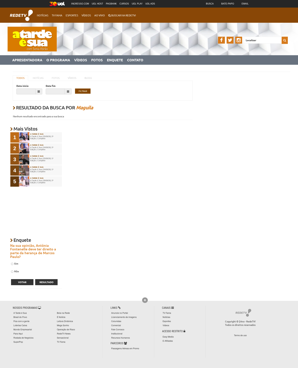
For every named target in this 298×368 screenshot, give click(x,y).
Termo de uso (240, 335)
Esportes (72, 15)
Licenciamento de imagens (124, 316)
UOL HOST (97, 3)
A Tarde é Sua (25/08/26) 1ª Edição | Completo (41, 159)
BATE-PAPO (227, 3)
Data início (22, 85)
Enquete (115, 60)
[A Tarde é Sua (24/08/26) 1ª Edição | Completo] (24, 170)
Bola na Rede (63, 312)
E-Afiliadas (168, 340)
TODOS (20, 77)
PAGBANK (111, 3)
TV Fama (57, 15)
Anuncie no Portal (119, 312)
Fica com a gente (21, 321)
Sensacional (63, 337)
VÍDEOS (72, 77)
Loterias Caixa (20, 325)
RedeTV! (21, 13)
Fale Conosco (117, 329)
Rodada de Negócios (23, 337)
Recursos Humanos (120, 337)
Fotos (97, 60)
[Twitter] (230, 40)
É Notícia (61, 316)
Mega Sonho (63, 325)
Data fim (51, 85)
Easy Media (168, 336)
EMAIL (245, 3)
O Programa (58, 60)
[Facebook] (221, 40)
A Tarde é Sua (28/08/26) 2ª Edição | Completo (41, 181)
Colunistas (116, 321)
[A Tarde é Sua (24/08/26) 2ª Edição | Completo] (24, 148)
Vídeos (86, 15)
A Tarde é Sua (20, 312)
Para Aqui (18, 333)
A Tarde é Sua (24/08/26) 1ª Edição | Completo (41, 170)
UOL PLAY (137, 3)
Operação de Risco (66, 329)
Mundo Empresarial (22, 329)
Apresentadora (27, 60)
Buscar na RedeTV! (123, 15)
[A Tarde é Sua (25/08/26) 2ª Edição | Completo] (24, 137)
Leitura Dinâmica (65, 321)
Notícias (42, 15)
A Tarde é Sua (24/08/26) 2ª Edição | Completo (41, 148)
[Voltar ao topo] (145, 300)
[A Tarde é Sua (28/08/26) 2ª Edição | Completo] (24, 181)
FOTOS (55, 77)
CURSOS (124, 3)
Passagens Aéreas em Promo (125, 348)
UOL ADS (150, 3)
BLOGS (88, 77)
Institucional (116, 333)
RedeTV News (64, 333)
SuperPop (18, 341)
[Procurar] (285, 40)
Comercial (116, 325)
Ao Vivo (99, 15)
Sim (16, 263)
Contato (135, 60)
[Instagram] (238, 40)
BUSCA (210, 3)
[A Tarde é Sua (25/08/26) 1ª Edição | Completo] (24, 159)
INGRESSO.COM (80, 3)
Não (16, 271)
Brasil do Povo (20, 316)
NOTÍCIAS (38, 77)
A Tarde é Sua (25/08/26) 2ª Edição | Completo (41, 137)
